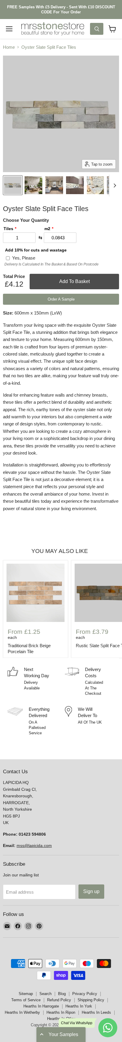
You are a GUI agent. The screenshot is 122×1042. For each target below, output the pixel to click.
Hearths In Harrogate (41, 1006)
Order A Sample (61, 299)
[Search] (96, 29)
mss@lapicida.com (34, 845)
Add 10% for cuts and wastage (36, 250)
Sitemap (26, 993)
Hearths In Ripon (60, 1012)
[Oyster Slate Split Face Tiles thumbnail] (12, 185)
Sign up (91, 891)
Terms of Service (26, 1000)
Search (45, 993)
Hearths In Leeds (96, 1012)
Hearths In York (78, 1006)
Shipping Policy (91, 1000)
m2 (47, 228)
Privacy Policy (84, 993)
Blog (62, 993)
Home (9, 47)
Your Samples (63, 1034)
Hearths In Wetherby (22, 1012)
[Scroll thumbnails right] (113, 186)
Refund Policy (59, 1000)
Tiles (8, 228)
